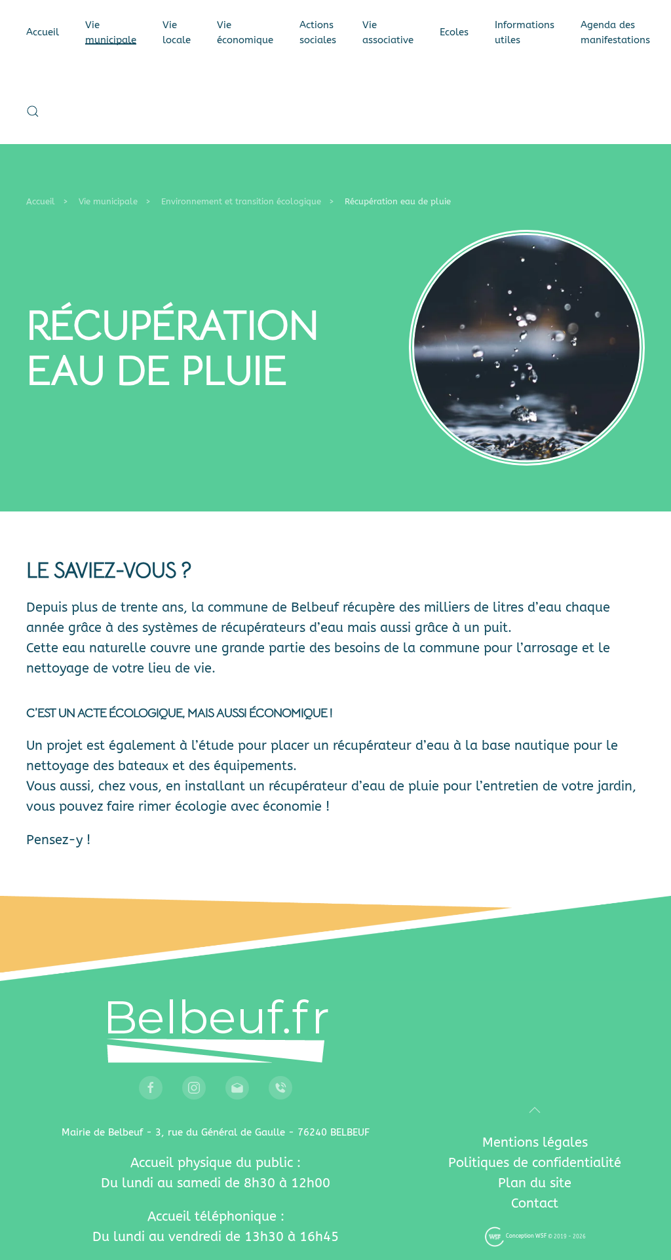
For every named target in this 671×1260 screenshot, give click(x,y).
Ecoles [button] (454, 32)
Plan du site (534, 1183)
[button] (32, 111)
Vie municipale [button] (110, 32)
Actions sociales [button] (317, 32)
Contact (534, 1203)
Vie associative (387, 32)
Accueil (42, 32)
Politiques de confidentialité (534, 1162)
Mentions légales (535, 1142)
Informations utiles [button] (524, 32)
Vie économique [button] (245, 32)
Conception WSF (525, 1236)
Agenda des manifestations (615, 32)
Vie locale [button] (177, 32)
